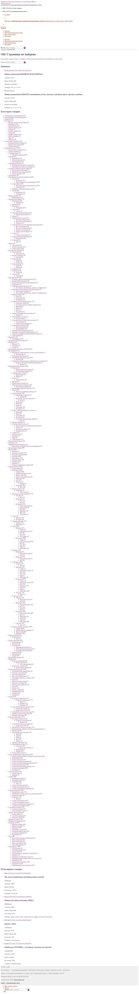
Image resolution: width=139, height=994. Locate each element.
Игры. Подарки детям (19, 681)
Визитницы (12, 124)
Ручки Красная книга (19, 325)
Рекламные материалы (19, 356)
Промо (18, 315)
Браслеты (15, 643)
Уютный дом (16, 434)
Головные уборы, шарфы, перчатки (27, 304)
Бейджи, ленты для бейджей (17, 122)
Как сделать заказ (10, 34)
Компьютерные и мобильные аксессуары (25, 858)
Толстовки (19, 298)
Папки (14, 216)
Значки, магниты (13, 127)
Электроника (12, 146)
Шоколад (11, 139)
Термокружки (20, 431)
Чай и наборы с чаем (18, 810)
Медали (14, 344)
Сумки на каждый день (19, 787)
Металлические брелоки (24, 369)
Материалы (19, 354)
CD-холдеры (20, 318)
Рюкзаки (15, 781)
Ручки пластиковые (18, 768)
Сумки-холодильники (19, 805)
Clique (22, 529)
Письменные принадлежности (22, 388)
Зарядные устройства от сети (21, 856)
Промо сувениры (17, 422)
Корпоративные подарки (16, 143)
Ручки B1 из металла (22, 700)
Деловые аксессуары (15, 163)
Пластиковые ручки (18, 744)
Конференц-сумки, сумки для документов (25, 793)
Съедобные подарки (14, 807)
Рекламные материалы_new (21, 357)
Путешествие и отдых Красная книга (24, 320)
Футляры (15, 770)
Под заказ (8, 121)
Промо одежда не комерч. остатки (23, 410)
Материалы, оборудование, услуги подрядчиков (27, 352)
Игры (14, 679)
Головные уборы (21, 303)
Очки (14, 686)
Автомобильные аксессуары (21, 671)
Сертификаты (16, 339)
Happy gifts (15, 252)
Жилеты (18, 306)
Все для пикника (21, 226)
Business (22, 703)
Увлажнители (16, 863)
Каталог (7, 31)
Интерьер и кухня (18, 829)
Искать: (3, 48)
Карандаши (15, 730)
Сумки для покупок (22, 235)
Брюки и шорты (17, 488)
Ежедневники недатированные (15, 117)
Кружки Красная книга (19, 281)
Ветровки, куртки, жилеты (24, 398)
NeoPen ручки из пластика (20, 713)
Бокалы (14, 451)
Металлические (17, 160)
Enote (14, 178)
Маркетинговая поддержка (17, 340)
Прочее (10, 659)
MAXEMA (19, 749)
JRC (21, 500)
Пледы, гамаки (17, 689)
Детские (18, 495)
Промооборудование (15, 657)
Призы (18, 359)
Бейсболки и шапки (22, 395)
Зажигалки (15, 652)
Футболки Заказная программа (26, 419)
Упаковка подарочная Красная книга (24, 332)
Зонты (10, 243)
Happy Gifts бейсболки (23, 477)
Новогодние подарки (15, 144)
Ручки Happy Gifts (18, 753)
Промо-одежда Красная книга (21, 301)
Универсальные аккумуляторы (22, 865)
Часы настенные (17, 841)
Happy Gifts (19, 475)
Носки (18, 308)
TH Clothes (23, 536)
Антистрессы (16, 642)
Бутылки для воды (22, 219)
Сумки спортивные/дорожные (22, 788)
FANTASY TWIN (21, 708)
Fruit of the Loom (25, 506)
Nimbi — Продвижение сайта (10, 983)
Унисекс (18, 592)
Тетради (14, 274)
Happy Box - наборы (18, 666)
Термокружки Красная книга (21, 330)
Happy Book (16, 184)
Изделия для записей (15, 250)
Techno (18, 741)
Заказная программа (14, 199)
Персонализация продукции (14, 33)
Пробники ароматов (18, 155)
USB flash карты (17, 850)
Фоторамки (15, 834)
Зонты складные (17, 247)
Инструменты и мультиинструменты (28, 425)
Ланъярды (15, 654)
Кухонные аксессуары (19, 831)
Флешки (14, 436)
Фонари (14, 695)
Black (17, 734)
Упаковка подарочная (15, 821)
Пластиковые (16, 161)
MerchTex (19, 478)
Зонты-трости (16, 248)
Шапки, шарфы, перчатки (20, 626)
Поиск (7, 988)
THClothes (23, 514)
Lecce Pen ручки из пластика (21, 707)
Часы (10, 138)
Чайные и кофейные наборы (25, 391)
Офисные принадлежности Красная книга (25, 289)
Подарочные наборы (15, 448)
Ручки (10, 696)
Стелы (18, 211)
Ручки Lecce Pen (21, 710)
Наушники (15, 860)
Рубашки (15, 550)
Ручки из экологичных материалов (23, 763)
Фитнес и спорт (17, 817)
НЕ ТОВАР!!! (12, 350)
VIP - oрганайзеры (25, 664)
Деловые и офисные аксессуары (18, 168)
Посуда (14, 390)
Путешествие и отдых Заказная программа (26, 224)
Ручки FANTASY (25, 747)
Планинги (8, 119)
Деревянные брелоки (23, 647)
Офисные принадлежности (21, 213)
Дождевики (12, 175)
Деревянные (16, 158)
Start (21, 546)
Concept (18, 257)
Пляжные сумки (17, 780)
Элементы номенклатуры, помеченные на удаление (28, 361)
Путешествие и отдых (19, 218)
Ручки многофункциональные (22, 766)
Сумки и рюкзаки (14, 790)
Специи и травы (17, 809)
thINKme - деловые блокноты (21, 189)
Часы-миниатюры (18, 845)
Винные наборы (17, 824)
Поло (17, 296)
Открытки (15, 284)
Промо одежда (16, 393)
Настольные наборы (22, 214)
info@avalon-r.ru (6, 3)
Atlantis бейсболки (22, 473)
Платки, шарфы (13, 131)
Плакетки (15, 345)
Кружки (14, 381)
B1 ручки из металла (18, 698)
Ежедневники (12, 126)
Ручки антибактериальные (20, 761)
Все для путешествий (23, 221)
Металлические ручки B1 (20, 732)
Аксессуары (16, 468)
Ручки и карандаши (14, 717)
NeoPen (18, 751)
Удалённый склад (10, 148)
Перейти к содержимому (23, 1)
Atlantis (18, 202)
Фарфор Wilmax (13, 134)
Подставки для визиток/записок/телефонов (26, 446)
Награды (15, 209)
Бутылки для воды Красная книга (23, 279)
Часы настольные (17, 843)
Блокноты (19, 180)
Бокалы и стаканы (18, 453)
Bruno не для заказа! (18, 661)
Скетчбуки (19, 194)
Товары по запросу (14, 819)
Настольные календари (19, 170)
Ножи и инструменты (23, 231)
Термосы (19, 223)
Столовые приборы (18, 833)
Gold (17, 735)
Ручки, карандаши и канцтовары (19, 754)
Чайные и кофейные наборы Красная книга (26, 333)
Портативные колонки (19, 862)
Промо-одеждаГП (14, 635)
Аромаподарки (13, 153)
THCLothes (23, 492)
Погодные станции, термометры (22, 838)
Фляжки (14, 463)
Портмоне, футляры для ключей (22, 167)
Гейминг (15, 855)
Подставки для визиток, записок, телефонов (30, 287)
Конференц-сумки (18, 778)
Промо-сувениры (13, 640)
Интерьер (15, 827)
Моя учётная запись (11, 986)
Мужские (19, 485)
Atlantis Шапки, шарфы (23, 630)
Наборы (14, 775)
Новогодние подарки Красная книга (24, 282)
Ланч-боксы (16, 458)
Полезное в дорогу (22, 429)
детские (18, 482)
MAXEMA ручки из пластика (21, 712)
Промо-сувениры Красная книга (22, 313)
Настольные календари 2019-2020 (19, 349)
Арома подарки (13, 151)
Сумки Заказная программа (21, 236)
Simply (18, 267)
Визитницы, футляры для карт (22, 165)
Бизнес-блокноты (17, 255)
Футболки (15, 240)
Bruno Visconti (20, 662)
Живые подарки (13, 195)
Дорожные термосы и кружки (21, 678)
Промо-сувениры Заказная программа (28, 362)
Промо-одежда (17, 294)
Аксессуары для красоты (16, 149)
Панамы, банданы (18, 521)
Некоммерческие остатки (16, 366)
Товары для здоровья (15, 812)
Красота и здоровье (22, 230)
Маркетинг (12, 337)
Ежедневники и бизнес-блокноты (19, 177)
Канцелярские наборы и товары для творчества (27, 729)
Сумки (10, 132)
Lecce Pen (19, 746)
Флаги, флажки (13, 136)
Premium (22, 705)
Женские (19, 499)
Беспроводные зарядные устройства (23, 853)
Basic (21, 701)
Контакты (8, 36)
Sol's (17, 241)
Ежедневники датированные (14, 115)
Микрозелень (16, 197)
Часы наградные (17, 839)
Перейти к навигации (8, 1)
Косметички (20, 238)
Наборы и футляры (18, 715)
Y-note (14, 190)
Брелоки (11, 156)
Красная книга (13, 277)
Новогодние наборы (22, 667)
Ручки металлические (19, 764)
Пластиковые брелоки (23, 371)
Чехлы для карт (17, 173)
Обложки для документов (20, 172)
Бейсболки (15, 201)
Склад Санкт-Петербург (12, 141)
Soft (17, 739)
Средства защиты (14, 771)
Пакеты (10, 129)
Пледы (18, 427)
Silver (17, 737)
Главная (3, 49)
